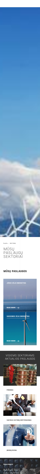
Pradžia (5, 243)
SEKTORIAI (13, 243)
